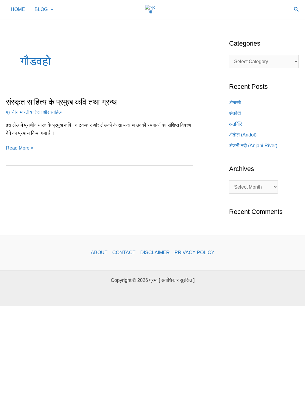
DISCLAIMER (155, 252)
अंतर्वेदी (235, 113)
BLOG (41, 9)
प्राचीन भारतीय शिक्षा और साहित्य (34, 112)
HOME (18, 9)
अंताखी (235, 102)
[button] (51, 9)
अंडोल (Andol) (242, 134)
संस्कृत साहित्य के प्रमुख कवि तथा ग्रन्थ (61, 101)
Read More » (19, 147)
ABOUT (99, 252)
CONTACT (124, 252)
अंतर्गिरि (235, 124)
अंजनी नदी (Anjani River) (253, 145)
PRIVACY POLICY (194, 252)
